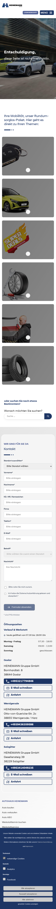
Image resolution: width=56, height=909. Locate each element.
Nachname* (9, 485)
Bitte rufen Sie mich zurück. (20, 587)
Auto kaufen (8, 808)
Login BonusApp (30, 12)
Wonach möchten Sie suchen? (23, 411)
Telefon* (7, 521)
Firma (6, 509)
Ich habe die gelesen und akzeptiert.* (30, 594)
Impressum (29, 846)
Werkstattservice (10, 827)
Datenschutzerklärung (29, 593)
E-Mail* (7, 533)
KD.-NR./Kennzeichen (13, 497)
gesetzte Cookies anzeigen (28, 904)
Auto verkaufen (9, 813)
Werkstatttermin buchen (14, 822)
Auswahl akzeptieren (28, 894)
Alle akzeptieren (28, 888)
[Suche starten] (48, 416)
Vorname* (8, 473)
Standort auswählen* (13, 461)
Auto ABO (7, 817)
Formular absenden (21, 607)
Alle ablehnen (28, 899)
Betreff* (7, 549)
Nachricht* (8, 562)
